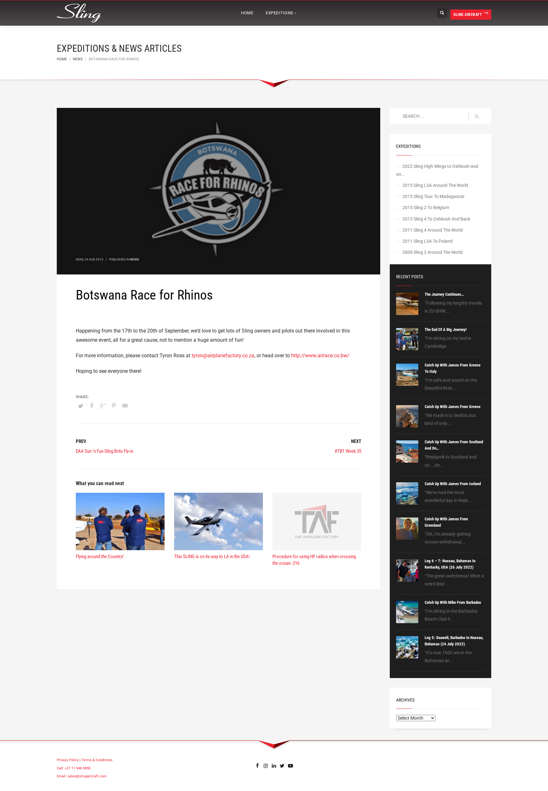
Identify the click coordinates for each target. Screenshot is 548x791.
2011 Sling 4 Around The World (432, 230)
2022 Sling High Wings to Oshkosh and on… (437, 170)
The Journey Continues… (444, 294)
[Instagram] (266, 765)
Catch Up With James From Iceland (453, 483)
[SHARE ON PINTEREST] (114, 406)
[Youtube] (290, 765)
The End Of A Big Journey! (445, 329)
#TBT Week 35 (348, 451)
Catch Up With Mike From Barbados (453, 602)
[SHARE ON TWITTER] (80, 406)
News (134, 259)
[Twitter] (282, 765)
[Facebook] (257, 765)
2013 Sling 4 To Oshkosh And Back (436, 218)
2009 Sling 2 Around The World (432, 252)
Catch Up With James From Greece (452, 406)
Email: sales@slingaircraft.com (82, 776)
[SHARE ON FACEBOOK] (91, 406)
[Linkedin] (274, 765)
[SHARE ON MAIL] (125, 406)
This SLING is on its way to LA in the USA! (212, 556)
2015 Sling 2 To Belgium (425, 207)
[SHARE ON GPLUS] (103, 406)
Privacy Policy (68, 760)
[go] (476, 116)
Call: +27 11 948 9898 (73, 768)
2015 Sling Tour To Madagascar (433, 196)
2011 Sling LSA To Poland (427, 241)
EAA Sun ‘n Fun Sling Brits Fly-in (104, 451)
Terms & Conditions (97, 760)
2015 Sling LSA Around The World (435, 185)
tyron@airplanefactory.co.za (223, 356)
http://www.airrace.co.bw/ (320, 356)
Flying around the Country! (100, 556)
